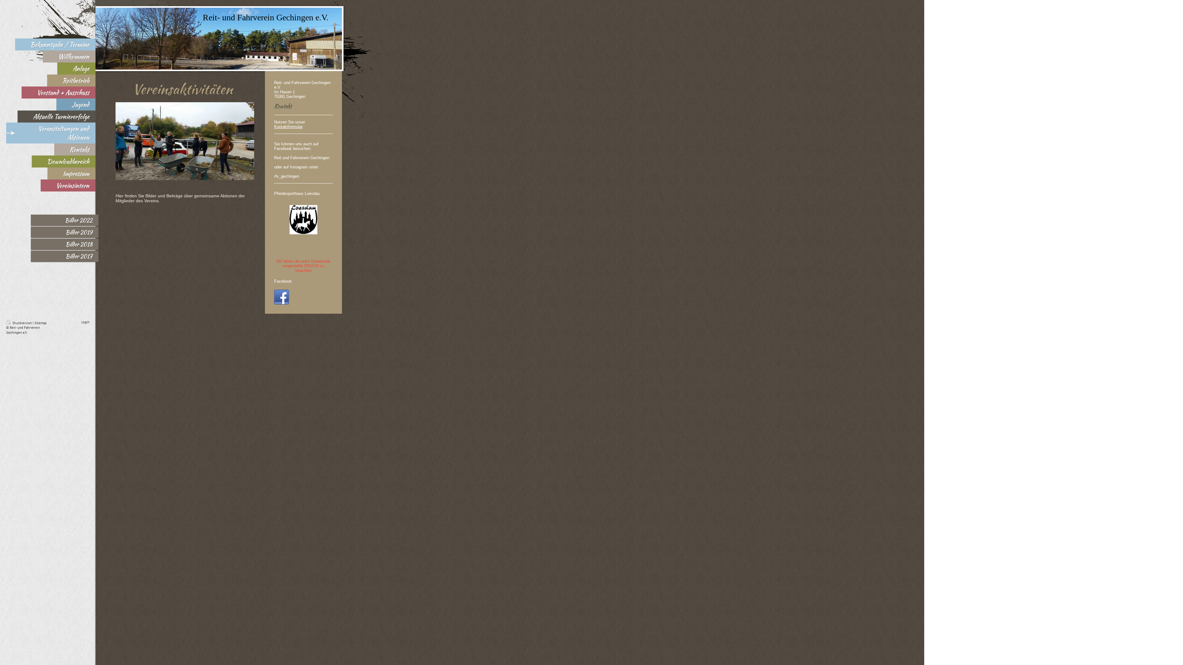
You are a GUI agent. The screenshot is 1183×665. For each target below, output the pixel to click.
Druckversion (22, 323)
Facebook (283, 281)
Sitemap (41, 323)
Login (85, 322)
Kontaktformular (288, 126)
